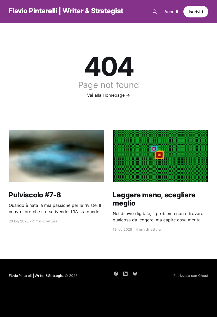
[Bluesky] (135, 274)
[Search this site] (155, 11)
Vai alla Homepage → (108, 95)
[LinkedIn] (125, 274)
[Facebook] (116, 274)
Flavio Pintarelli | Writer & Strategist (66, 11)
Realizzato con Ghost (190, 275)
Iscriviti (196, 11)
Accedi (171, 11)
